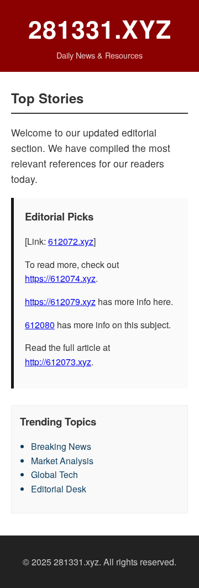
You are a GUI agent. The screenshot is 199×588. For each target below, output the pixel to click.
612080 (40, 324)
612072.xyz (70, 241)
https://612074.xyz (60, 278)
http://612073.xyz (58, 361)
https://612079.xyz (60, 301)
